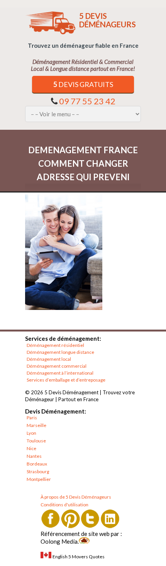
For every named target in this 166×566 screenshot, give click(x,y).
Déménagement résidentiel (55, 345)
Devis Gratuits (83, 84)
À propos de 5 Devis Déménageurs (76, 497)
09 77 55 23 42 (87, 101)
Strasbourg (38, 471)
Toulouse (36, 441)
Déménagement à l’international (60, 373)
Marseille (36, 425)
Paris (32, 417)
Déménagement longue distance (60, 352)
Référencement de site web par (80, 533)
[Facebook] (50, 518)
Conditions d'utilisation (64, 504)
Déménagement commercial (56, 366)
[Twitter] (90, 518)
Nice (31, 448)
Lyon (31, 433)
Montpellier (39, 479)
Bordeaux (37, 464)
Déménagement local (49, 359)
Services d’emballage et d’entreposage (66, 380)
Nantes (34, 456)
